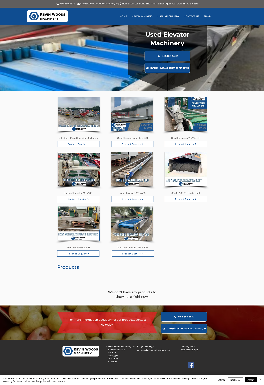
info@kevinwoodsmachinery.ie (155, 350)
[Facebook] (191, 365)
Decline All (235, 379)
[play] (93, 128)
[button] (76, 114)
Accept (251, 379)
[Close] (260, 380)
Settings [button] (221, 379)
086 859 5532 (67, 3)
